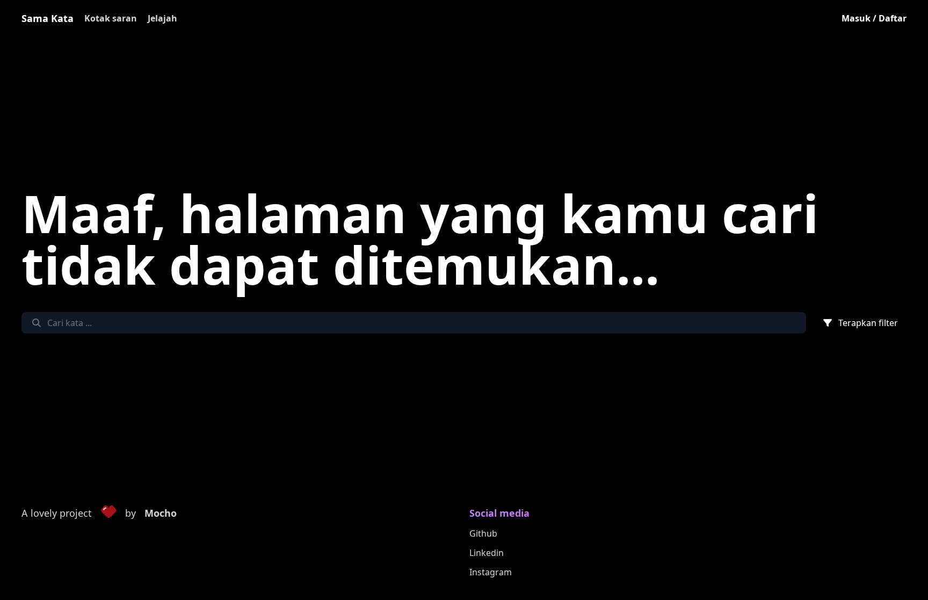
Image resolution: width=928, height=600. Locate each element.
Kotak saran (110, 18)
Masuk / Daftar (874, 18)
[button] (108, 513)
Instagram (490, 572)
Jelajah (162, 18)
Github (483, 533)
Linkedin (486, 553)
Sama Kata (47, 18)
